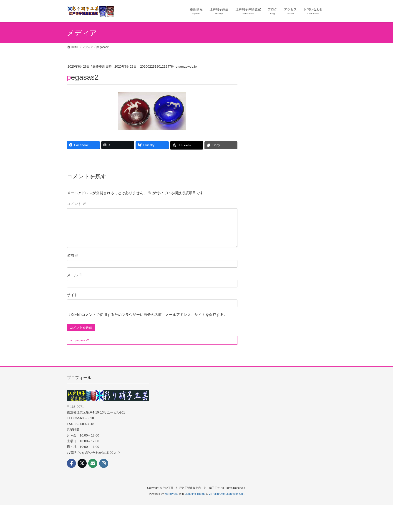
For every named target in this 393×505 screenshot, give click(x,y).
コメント (76, 204)
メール (74, 275)
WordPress (171, 493)
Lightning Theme (194, 493)
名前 (73, 255)
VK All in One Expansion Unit (226, 493)
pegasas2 (82, 340)
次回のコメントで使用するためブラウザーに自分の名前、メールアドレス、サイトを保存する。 (149, 315)
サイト (72, 295)
